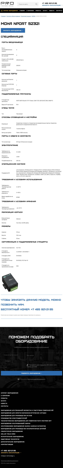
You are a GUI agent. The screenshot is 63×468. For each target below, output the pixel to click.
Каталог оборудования (13, 16)
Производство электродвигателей (14, 418)
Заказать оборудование (12, 30)
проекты (38, 10)
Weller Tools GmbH (8, 434)
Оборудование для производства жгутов (16, 415)
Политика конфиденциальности (9, 461)
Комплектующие (26, 16)
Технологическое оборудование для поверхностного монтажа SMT (26, 420)
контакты (59, 10)
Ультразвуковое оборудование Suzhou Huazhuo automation (23, 426)
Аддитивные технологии (10, 439)
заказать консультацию (51, 5)
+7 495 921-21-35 (49, 3)
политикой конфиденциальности (36, 379)
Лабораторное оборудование (12, 431)
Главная (3, 16)
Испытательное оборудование (12, 436)
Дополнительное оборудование (12, 441)
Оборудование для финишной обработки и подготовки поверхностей (27, 410)
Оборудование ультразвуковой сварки (15, 423)
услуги (45, 10)
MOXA (33, 16)
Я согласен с (32, 379)
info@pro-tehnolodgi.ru (8, 456)
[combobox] (3, 361)
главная (22, 10)
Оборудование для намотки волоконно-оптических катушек (23, 413)
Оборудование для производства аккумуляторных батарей (23, 428)
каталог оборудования (10, 10)
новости (51, 10)
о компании (30, 10)
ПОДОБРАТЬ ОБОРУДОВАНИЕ (31, 373)
